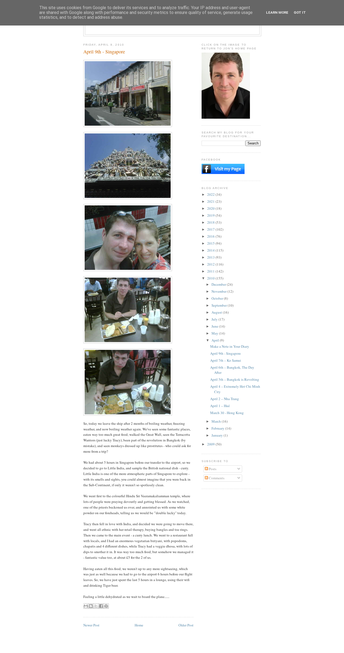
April (216, 340)
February (218, 428)
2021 (211, 201)
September (220, 305)
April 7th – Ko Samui (225, 360)
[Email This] (85, 606)
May (215, 333)
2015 (211, 243)
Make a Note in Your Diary (229, 346)
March (217, 421)
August (217, 312)
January (218, 435)
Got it (300, 12)
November (219, 291)
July (215, 319)
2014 (211, 250)
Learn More (277, 12)
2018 (211, 222)
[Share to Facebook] (101, 606)
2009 (211, 444)
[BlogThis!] (91, 606)
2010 (211, 278)
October (218, 298)
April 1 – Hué (220, 405)
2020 (211, 208)
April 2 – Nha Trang (224, 398)
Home (139, 625)
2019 (211, 215)
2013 (211, 257)
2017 (211, 229)
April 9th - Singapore (225, 353)
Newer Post (91, 625)
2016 (211, 236)
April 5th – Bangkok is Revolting (234, 379)
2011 (211, 271)
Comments (216, 478)
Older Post (186, 625)
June (215, 326)
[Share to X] (96, 606)
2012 (211, 264)
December (219, 284)
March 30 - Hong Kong (227, 412)
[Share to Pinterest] (106, 606)
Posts (212, 468)
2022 (211, 194)
